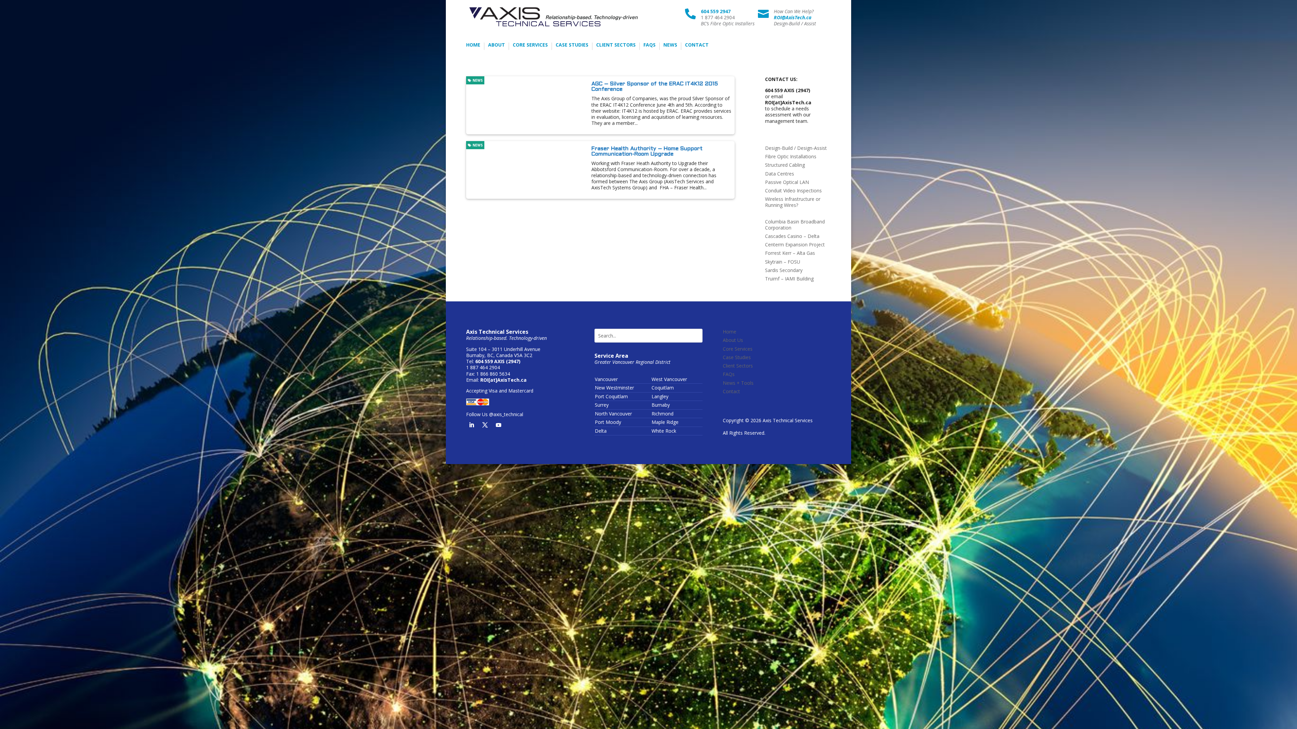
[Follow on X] (485, 425)
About (496, 45)
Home (473, 45)
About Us (733, 340)
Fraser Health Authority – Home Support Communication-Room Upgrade (647, 151)
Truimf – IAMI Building (789, 278)
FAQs (649, 45)
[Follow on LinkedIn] (471, 425)
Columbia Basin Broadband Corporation (795, 224)
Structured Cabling (785, 165)
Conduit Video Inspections (793, 190)
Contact (697, 45)
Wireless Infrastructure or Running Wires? (792, 202)
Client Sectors (616, 45)
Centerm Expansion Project (795, 244)
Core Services (530, 45)
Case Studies (572, 45)
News (670, 45)
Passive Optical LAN (787, 182)
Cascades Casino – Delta (792, 236)
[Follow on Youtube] (498, 425)
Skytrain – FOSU (782, 262)
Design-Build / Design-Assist (796, 148)
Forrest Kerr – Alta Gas (790, 253)
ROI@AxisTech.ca (792, 17)
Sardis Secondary (784, 270)
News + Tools (738, 383)
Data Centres (779, 173)
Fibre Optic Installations (790, 156)
